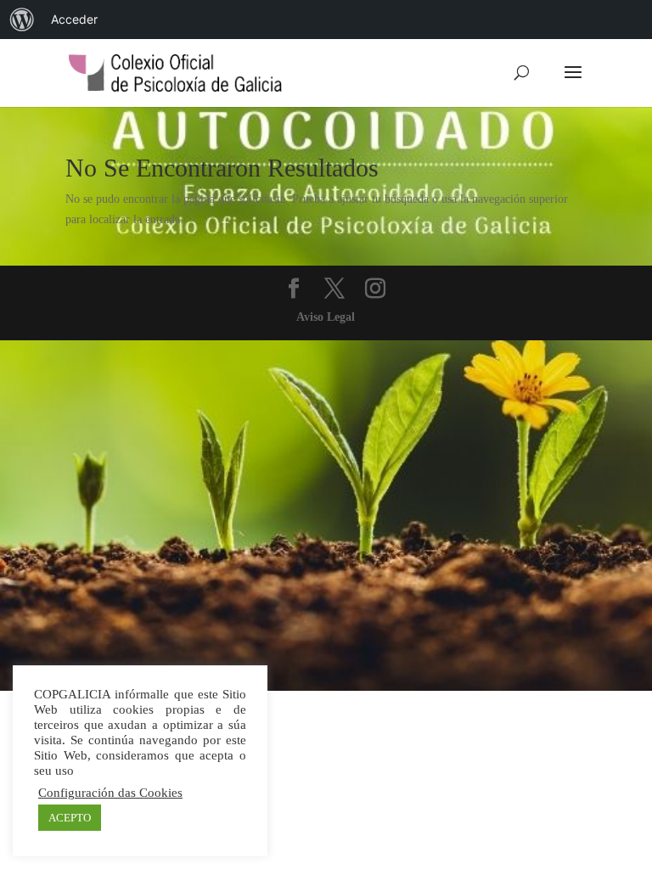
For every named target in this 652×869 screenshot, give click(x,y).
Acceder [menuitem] (74, 19)
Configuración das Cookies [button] (110, 792)
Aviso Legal (325, 317)
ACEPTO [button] (69, 817)
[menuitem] (22, 19)
